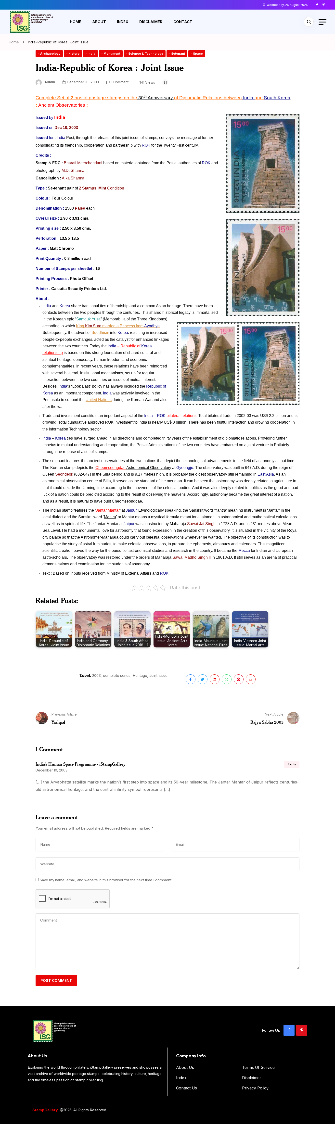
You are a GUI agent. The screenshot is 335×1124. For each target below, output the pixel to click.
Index (122, 21)
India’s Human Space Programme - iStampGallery (81, 764)
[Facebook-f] (289, 1030)
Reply (292, 764)
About (99, 21)
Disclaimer (150, 21)
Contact (182, 21)
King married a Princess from (118, 326)
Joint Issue (158, 675)
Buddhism (100, 332)
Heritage (140, 675)
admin (50, 82)
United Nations (99, 400)
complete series (116, 675)
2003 (96, 675)
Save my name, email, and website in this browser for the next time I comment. (106, 880)
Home (75, 21)
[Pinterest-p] (301, 1030)
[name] (319, 4)
